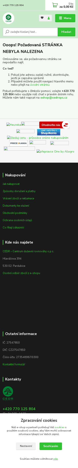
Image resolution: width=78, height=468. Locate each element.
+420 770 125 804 (13, 5)
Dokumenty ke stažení (16, 206)
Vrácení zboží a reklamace (18, 198)
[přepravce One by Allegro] (55, 151)
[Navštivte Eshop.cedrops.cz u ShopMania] (48, 132)
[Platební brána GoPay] (39, 143)
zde (55, 459)
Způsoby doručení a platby (19, 191)
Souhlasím (50, 446)
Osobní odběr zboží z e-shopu (21, 273)
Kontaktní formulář (14, 364)
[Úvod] (18, 18)
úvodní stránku (40, 85)
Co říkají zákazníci (13, 227)
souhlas (59, 427)
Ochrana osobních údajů (17, 220)
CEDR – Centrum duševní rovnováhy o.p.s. (28, 251)
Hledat (66, 32)
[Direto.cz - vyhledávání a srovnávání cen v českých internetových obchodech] (71, 125)
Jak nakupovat (11, 184)
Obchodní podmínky (15, 213)
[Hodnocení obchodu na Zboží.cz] (54, 125)
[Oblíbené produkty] (42, 18)
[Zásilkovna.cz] (59, 143)
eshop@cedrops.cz (53, 98)
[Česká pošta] (19, 151)
